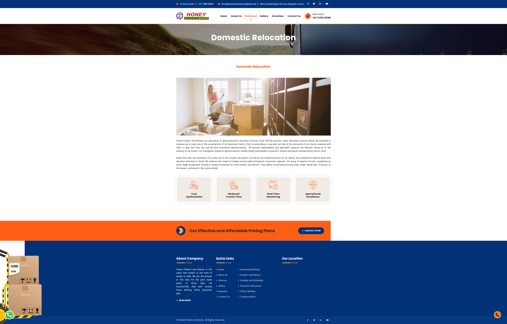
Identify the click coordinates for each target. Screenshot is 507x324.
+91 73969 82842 (205, 4)
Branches (277, 16)
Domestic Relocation (250, 285)
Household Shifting (250, 269)
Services (251, 16)
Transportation (247, 296)
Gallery (264, 16)
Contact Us (294, 16)
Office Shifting (247, 291)
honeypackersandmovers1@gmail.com (239, 4)
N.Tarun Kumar (187, 4)
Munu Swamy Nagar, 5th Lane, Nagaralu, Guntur (282, 4)
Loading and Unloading (251, 280)
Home (223, 16)
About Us (236, 16)
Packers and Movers (250, 274)
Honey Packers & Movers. (191, 319)
